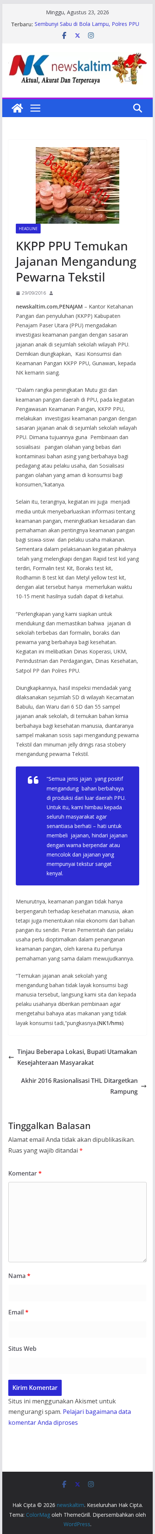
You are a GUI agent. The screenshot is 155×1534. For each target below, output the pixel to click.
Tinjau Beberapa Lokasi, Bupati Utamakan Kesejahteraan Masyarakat (77, 1057)
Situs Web (22, 1348)
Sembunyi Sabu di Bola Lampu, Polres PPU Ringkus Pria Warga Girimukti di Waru (87, 28)
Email (18, 1312)
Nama (19, 1276)
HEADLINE (28, 228)
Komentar (25, 1173)
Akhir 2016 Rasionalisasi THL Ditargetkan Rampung (79, 1086)
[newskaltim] (17, 108)
